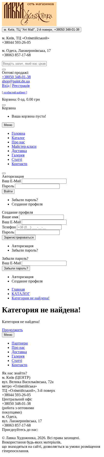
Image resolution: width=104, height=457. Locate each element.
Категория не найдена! (30, 298)
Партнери (20, 343)
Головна (18, 133)
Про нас (18, 142)
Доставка (19, 151)
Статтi (17, 159)
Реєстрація (21, 86)
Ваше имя (10, 217)
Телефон (9, 227)
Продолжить (12, 330)
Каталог (18, 138)
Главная (18, 289)
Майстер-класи (24, 146)
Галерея (18, 155)
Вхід (5, 86)
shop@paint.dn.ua (16, 81)
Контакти (19, 164)
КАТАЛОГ (21, 294)
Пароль (8, 186)
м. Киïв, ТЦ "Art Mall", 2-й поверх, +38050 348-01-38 (41, 29)
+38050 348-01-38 (16, 77)
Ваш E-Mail (11, 181)
